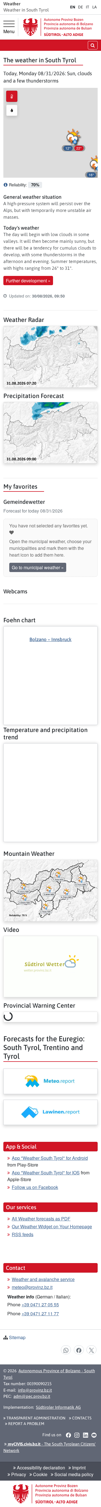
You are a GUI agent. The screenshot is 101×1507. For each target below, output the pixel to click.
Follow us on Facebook (35, 1187)
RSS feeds (22, 1234)
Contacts (81, 1418)
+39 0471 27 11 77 (40, 1313)
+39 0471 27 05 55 (40, 1304)
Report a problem (25, 1423)
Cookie (39, 1474)
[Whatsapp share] (66, 1349)
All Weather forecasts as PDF (41, 1218)
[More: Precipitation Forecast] (50, 432)
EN (72, 7)
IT (87, 7)
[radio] (11, 96)
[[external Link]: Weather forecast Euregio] (50, 1081)
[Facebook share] (79, 1349)
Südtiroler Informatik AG (58, 1407)
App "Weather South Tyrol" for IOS (46, 1172)
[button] (73, 139)
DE (80, 7)
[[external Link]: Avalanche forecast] (50, 1112)
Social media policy (73, 1474)
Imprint (78, 1467)
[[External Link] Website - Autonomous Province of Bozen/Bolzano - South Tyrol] (58, 27)
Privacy (18, 1474)
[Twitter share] (91, 1349)
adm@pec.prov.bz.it (31, 1396)
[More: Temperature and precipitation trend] (50, 748)
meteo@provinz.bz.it (32, 1287)
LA (94, 7)
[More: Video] (50, 966)
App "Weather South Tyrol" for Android (50, 1158)
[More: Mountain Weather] (50, 890)
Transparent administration (35, 1418)
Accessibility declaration (40, 1467)
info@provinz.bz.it (35, 1390)
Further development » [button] (28, 280)
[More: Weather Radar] (50, 356)
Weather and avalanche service (43, 1279)
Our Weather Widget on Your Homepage (52, 1226)
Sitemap (17, 1337)
